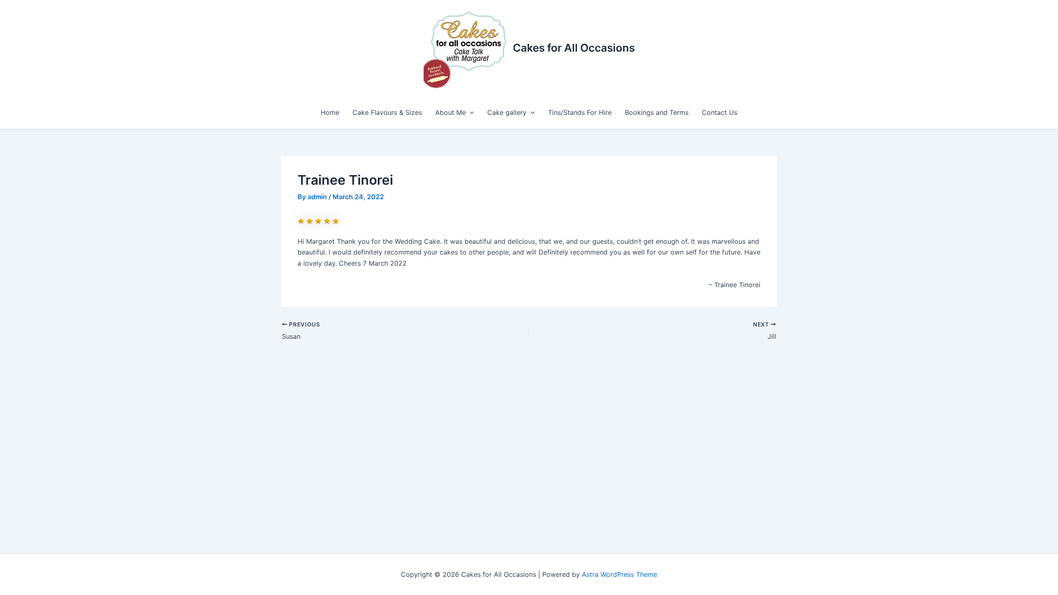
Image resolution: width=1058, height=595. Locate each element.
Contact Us (719, 112)
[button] (470, 112)
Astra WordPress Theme (619, 574)
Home (330, 112)
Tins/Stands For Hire (580, 112)
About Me (450, 112)
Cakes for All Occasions (574, 47)
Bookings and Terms (657, 112)
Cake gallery (507, 112)
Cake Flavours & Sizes (387, 112)
